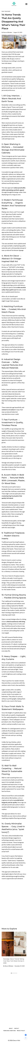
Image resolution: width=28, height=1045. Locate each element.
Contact (16, 1028)
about (11, 1028)
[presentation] (14, 944)
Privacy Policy (21, 1030)
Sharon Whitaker (7, 32)
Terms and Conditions (9, 1030)
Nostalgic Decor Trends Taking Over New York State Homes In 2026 (13, 961)
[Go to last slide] (4, 951)
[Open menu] (26, 4)
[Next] (24, 951)
